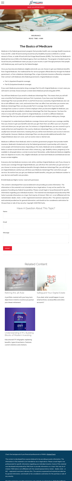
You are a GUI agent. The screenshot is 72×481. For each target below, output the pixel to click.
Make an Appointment (36, 7)
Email (5, 222)
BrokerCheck (51, 454)
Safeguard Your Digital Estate (51, 293)
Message (6, 233)
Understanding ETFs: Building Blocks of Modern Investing (19, 334)
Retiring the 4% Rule (14, 293)
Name (5, 211)
